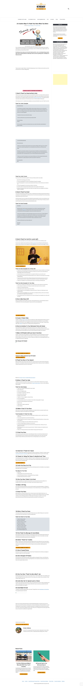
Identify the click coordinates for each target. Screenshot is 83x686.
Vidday (21, 323)
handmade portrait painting (44, 589)
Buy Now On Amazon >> (20, 315)
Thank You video (25, 319)
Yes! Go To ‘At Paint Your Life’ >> (22, 624)
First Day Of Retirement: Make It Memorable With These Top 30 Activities (24, 665)
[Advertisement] (60, 79)
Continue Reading (23, 674)
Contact (26, 681)
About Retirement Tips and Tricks (34, 681)
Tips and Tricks (62, 19)
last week (24, 209)
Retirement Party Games (22, 19)
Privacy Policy (51, 681)
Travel (57, 19)
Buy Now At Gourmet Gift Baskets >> (23, 353)
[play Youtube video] (32, 255)
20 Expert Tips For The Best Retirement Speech (27, 377)
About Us (60, 38)
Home (23, 681)
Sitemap (63, 681)
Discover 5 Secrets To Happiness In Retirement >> (32, 90)
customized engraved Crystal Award (21, 453)
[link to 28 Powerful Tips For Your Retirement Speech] (41, 656)
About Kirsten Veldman (44, 681)
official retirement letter (38, 97)
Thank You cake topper (36, 383)
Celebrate (52, 19)
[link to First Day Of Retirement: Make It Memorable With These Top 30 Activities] (24, 656)
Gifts (48, 19)
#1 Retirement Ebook (31, 19)
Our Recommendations (41, 19)
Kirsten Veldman (31, 25)
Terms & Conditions (57, 681)
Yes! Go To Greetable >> (20, 266)
